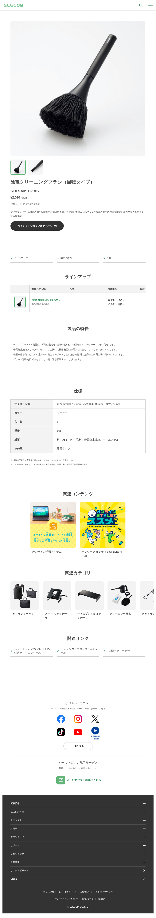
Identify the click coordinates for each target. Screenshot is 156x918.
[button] (77, 820)
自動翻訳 (101, 899)
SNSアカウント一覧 (52, 892)
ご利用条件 (85, 892)
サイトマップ (70, 892)
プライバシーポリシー (103, 892)
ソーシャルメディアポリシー (65, 899)
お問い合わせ (87, 899)
